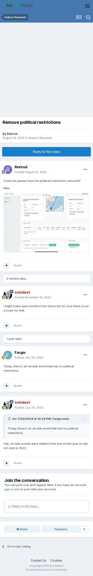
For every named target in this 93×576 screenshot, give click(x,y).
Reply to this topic (46, 151)
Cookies (56, 560)
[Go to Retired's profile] (7, 169)
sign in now (12, 489)
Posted (31, 172)
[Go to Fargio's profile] (7, 355)
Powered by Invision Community (46, 569)
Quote (18, 265)
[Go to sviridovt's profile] (7, 295)
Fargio (20, 352)
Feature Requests (40, 137)
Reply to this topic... (25, 506)
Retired (12, 133)
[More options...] (85, 169)
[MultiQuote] (6, 265)
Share (23, 529)
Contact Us (38, 560)
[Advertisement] (46, 71)
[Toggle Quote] (10, 418)
